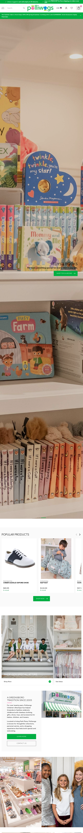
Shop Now (40, 599)
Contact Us (21, 743)
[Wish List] (72, 8)
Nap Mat (44, 583)
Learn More (21, 736)
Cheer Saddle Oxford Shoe (16, 583)
